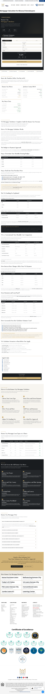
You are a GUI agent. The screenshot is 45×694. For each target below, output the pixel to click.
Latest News (19, 0)
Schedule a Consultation (21, 378)
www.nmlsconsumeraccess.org (25, 691)
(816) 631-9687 (41, 5)
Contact (2, 609)
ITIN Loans (11, 608)
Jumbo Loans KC (6, 369)
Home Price (3, 42)
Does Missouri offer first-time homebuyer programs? (11, 541)
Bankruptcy (12, 619)
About (2, 608)
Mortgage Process (25, 610)
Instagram (25, 677)
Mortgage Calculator (25, 609)
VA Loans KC (5, 365)
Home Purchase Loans (7, 362)
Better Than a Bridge (13, 623)
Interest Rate (24, 45)
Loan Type (3, 39)
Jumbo (36, 40)
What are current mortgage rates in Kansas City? (11, 538)
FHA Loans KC (6, 366)
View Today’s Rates (28, 566)
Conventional (7, 40)
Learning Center (6, 370)
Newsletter (23, 613)
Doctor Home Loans (13, 614)
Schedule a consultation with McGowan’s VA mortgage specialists (23, 337)
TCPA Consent (34, 679)
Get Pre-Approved (6, 359)
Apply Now (42, 0)
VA (26, 40)
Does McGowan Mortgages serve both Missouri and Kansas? (12, 547)
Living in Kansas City (25, 612)
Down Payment (24, 42)
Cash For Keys (12, 622)
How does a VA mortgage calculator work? (10, 530)
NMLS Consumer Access (36, 614)
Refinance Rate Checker (25, 606)
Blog (2, 607)
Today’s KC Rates (6, 361)
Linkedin (21, 677)
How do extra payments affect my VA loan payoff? (10, 544)
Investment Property (13, 613)
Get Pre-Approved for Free (22, 61)
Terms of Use (23, 679)
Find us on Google (36, 607)
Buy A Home (3, 604)
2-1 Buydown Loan (13, 616)
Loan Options (13, 602)
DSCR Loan (11, 617)
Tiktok (27, 677)
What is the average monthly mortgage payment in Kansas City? (13, 521)
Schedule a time (31, 0)
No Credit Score (12, 618)
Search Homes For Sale (25, 608)
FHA (16, 40)
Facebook (18, 677)
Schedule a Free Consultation (21, 64)
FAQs (22, 611)
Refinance (3, 605)
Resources (24, 602)
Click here (38, 616)
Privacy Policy (29, 679)
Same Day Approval (25, 614)
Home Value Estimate (25, 607)
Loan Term (3, 45)
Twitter (19, 677)
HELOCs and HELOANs (13, 607)
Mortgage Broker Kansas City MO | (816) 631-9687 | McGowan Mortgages (4, 5)
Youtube (23, 677)
